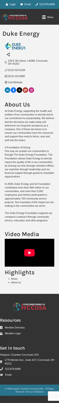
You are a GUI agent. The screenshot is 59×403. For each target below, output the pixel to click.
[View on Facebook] (13, 92)
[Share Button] (8, 54)
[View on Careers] (25, 92)
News (14, 278)
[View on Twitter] (19, 92)
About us (16, 282)
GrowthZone (38, 392)
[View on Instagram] (31, 92)
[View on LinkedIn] (7, 92)
